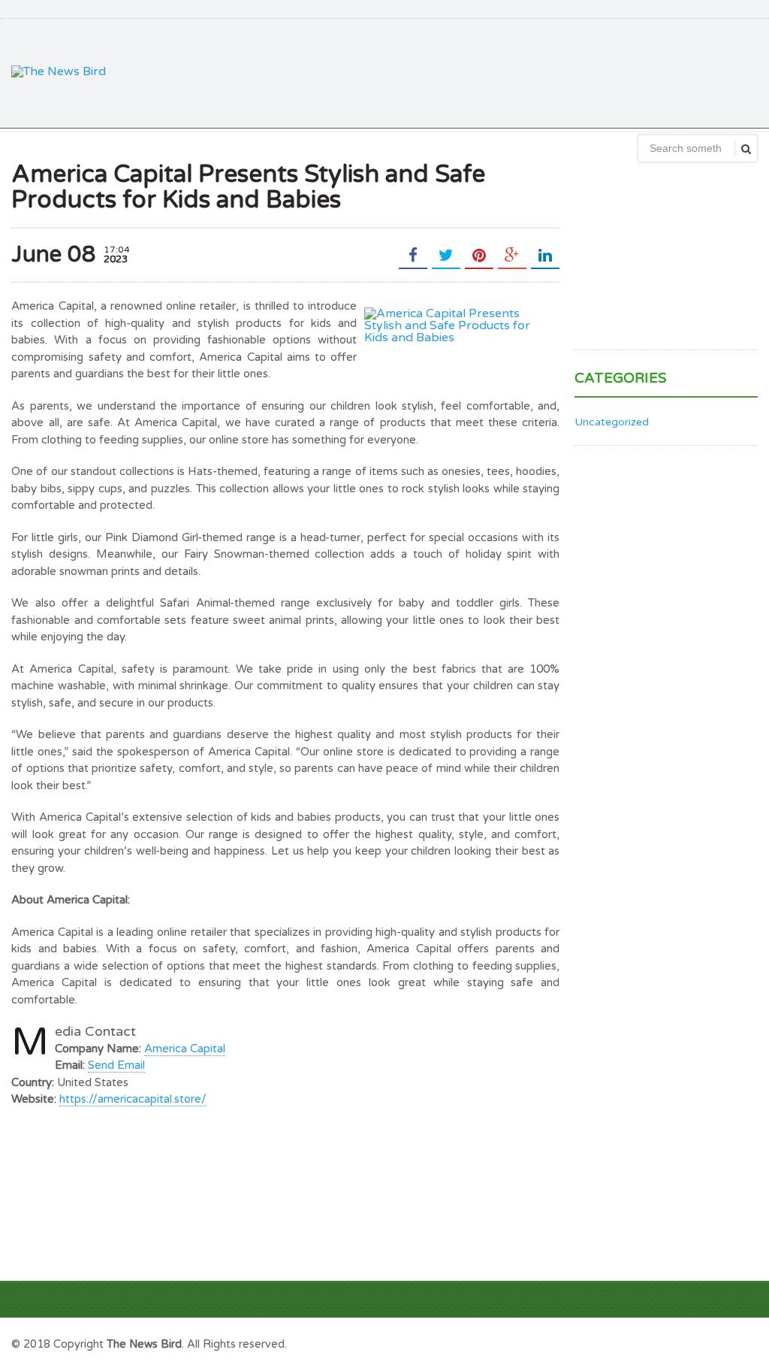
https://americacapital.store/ (133, 1099)
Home (740, 1342)
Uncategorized (611, 422)
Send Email (116, 1065)
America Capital (184, 1048)
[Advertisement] (484, 71)
